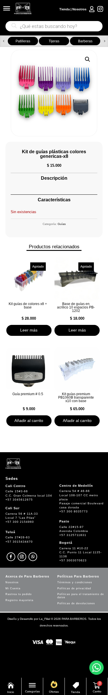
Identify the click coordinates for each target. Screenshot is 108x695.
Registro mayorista (19, 600)
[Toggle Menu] (6, 8)
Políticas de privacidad (74, 588)
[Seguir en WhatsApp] (33, 556)
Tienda (64, 9)
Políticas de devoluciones (76, 603)
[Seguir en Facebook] (11, 556)
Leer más (28, 330)
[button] (3, 41)
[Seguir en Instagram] (22, 556)
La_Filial (44, 618)
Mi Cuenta (12, 588)
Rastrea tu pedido (18, 594)
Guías (62, 224)
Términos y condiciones (74, 582)
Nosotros (79, 9)
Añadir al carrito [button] (28, 420)
